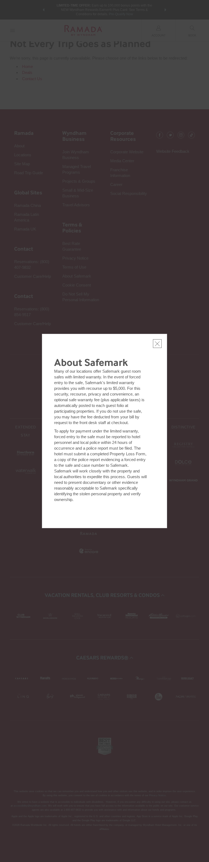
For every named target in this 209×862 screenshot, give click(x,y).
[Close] (157, 343)
